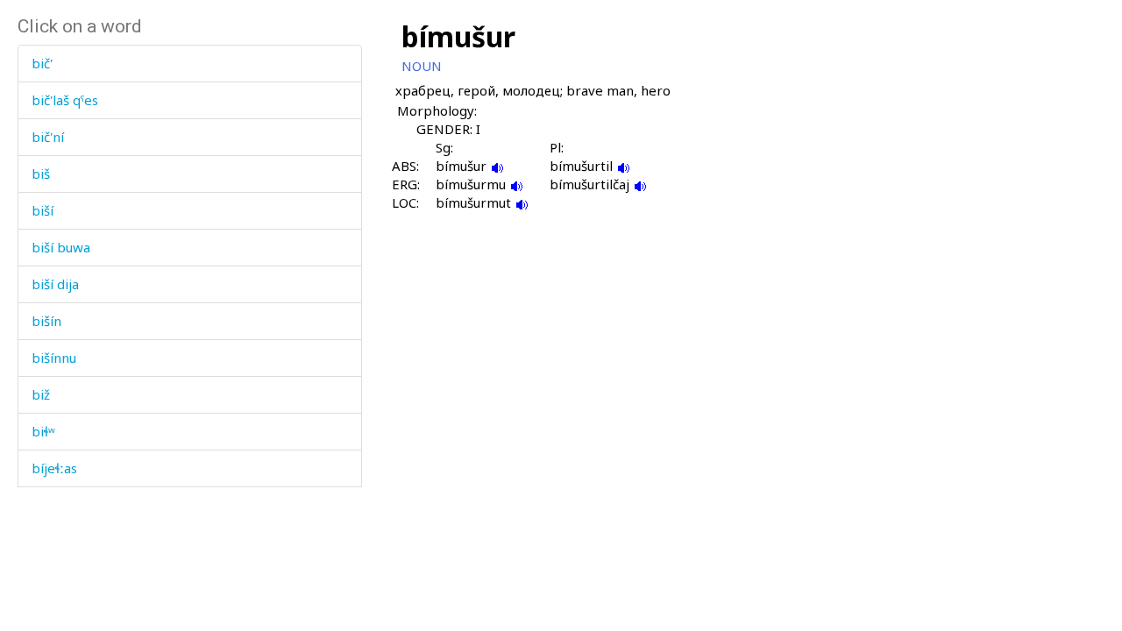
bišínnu (54, 357)
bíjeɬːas (54, 468)
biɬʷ (43, 431)
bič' (42, 63)
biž (41, 394)
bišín (46, 321)
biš (41, 173)
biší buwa (61, 247)
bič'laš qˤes (65, 100)
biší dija (55, 284)
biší (42, 210)
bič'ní (48, 136)
